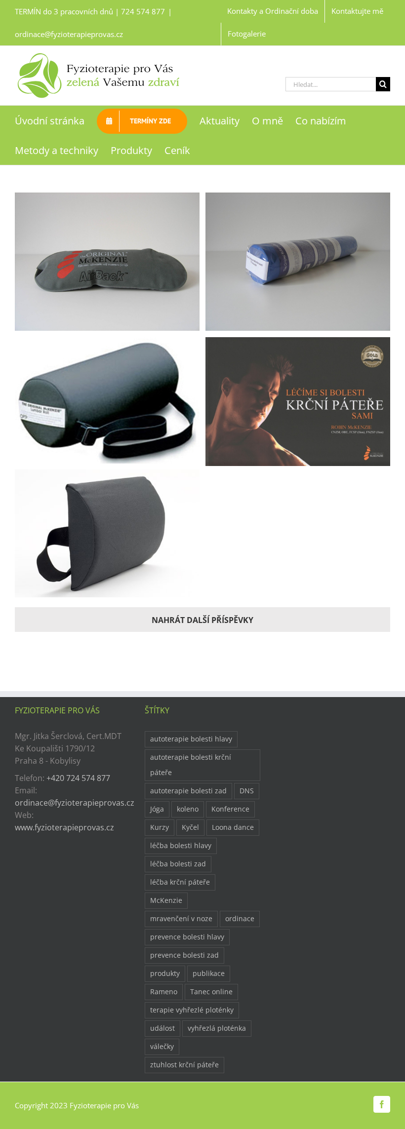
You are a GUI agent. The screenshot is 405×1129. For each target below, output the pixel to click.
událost (162, 1028)
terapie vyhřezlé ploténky (192, 1009)
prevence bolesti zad (184, 955)
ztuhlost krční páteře (184, 1064)
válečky (162, 1046)
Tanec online (211, 991)
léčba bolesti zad (178, 863)
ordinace (239, 918)
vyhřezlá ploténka (217, 1028)
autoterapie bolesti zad (188, 790)
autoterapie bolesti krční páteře (190, 764)
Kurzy (159, 827)
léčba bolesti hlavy (180, 845)
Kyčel (190, 827)
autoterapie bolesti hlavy (191, 738)
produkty (165, 973)
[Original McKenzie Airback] (107, 198)
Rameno (163, 991)
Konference (230, 809)
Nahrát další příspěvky (202, 620)
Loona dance (233, 827)
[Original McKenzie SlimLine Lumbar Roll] (107, 475)
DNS (247, 790)
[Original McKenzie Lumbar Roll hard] (107, 343)
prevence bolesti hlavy (187, 936)
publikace (209, 973)
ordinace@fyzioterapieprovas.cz (69, 34)
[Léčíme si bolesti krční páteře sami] (297, 343)
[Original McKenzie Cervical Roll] (297, 198)
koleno (188, 809)
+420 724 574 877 (78, 778)
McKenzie (166, 900)
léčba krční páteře (180, 882)
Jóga (157, 809)
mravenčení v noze (181, 918)
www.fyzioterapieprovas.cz (64, 827)
